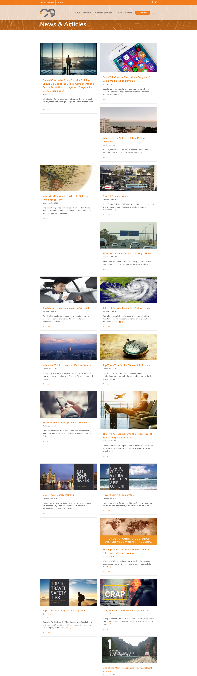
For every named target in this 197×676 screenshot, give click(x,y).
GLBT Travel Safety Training (58, 494)
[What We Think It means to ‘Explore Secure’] (68, 347)
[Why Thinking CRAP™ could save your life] (128, 592)
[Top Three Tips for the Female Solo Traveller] (128, 347)
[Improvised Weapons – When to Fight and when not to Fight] (68, 178)
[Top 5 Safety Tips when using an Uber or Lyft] (68, 290)
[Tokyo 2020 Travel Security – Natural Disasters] (128, 290)
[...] (44, 104)
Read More (46, 109)
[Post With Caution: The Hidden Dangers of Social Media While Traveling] (128, 57)
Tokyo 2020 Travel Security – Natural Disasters (128, 307)
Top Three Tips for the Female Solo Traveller (127, 365)
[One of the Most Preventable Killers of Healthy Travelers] (128, 650)
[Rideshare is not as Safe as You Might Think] (128, 235)
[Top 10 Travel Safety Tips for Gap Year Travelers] (68, 592)
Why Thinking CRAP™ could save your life (126, 610)
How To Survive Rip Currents (119, 494)
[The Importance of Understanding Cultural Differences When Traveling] (128, 531)
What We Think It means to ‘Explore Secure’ (67, 365)
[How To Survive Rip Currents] (128, 477)
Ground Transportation (115, 196)
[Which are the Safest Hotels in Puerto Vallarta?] (128, 120)
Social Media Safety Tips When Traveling (65, 422)
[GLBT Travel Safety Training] (68, 477)
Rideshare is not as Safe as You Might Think (127, 253)
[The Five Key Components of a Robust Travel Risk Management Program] (128, 410)
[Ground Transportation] (128, 178)
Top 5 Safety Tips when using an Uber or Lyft (67, 307)
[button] (153, 12)
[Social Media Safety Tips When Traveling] (68, 404)
